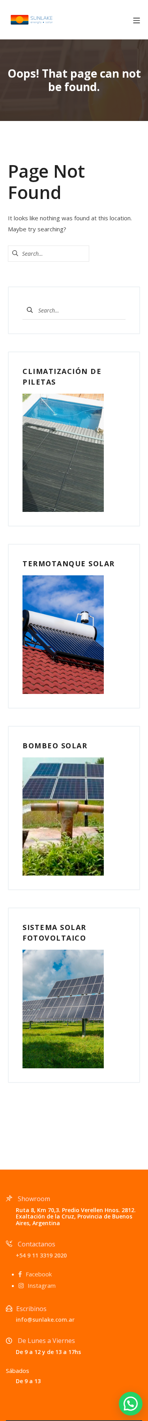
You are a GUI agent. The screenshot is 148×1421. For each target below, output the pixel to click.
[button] (130, 1403)
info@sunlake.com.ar (45, 1319)
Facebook (39, 1274)
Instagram (42, 1285)
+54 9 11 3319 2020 (41, 1255)
